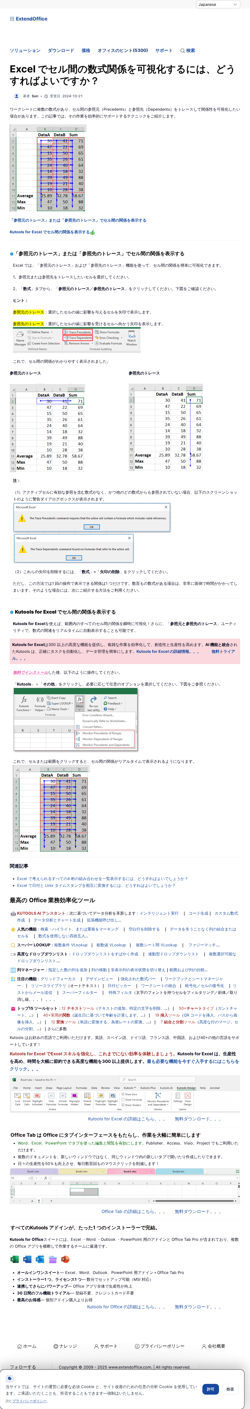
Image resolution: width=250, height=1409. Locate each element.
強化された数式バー (138, 978)
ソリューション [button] (25, 50)
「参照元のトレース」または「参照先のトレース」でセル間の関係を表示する (78, 220)
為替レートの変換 (126, 1021)
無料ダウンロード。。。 (199, 1118)
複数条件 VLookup (71, 944)
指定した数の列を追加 (67, 969)
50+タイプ (196, 1008)
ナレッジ (68, 1346)
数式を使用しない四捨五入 (61, 935)
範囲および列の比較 (187, 969)
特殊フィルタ (120, 992)
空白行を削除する (144, 929)
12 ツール (78, 1008)
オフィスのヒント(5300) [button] (123, 50)
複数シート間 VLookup (156, 944)
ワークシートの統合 (158, 985)
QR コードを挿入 (199, 1015)
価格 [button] (86, 50)
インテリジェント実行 (159, 913)
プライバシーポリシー (163, 1346)
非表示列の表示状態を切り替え (138, 969)
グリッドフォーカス (58, 978)
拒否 (230, 1389)
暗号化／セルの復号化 (204, 985)
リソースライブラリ (48, 985)
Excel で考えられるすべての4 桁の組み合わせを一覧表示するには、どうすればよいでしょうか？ (102, 878)
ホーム (29, 1346)
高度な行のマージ (214, 1021)
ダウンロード (61, 50)
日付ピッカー (119, 985)
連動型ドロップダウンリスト (173, 953)
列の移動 (99, 969)
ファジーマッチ (202, 944)
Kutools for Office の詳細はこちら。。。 (127, 1306)
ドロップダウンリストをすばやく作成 (105, 953)
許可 (210, 1389)
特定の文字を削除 (145, 1008)
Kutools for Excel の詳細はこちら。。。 (127, 1118)
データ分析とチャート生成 (57, 920)
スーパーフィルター (79, 992)
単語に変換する (93, 1021)
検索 (190, 50)
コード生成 (198, 913)
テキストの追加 (111, 1008)
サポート (164, 50)
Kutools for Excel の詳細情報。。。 (168, 651)
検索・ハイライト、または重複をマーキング (80, 929)
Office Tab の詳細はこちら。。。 (134, 1211)
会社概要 (216, 1346)
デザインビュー (99, 978)
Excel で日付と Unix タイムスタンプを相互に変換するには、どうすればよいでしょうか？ (96, 885)
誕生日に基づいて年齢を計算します (105, 1015)
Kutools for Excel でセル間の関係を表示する (50, 231)
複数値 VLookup (111, 944)
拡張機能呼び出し (102, 920)
